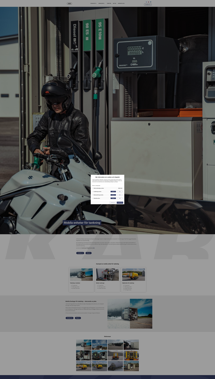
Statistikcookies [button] (96, 198)
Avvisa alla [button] (113, 202)
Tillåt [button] (119, 191)
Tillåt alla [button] (120, 202)
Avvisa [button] (113, 191)
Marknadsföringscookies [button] (98, 194)
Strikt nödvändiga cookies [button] (98, 188)
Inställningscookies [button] (97, 191)
